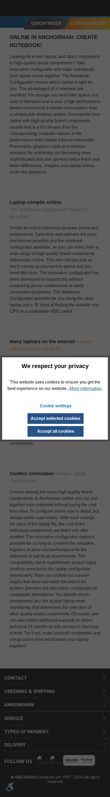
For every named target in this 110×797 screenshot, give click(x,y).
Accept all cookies (55, 431)
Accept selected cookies (55, 418)
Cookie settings (56, 406)
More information (85, 388)
